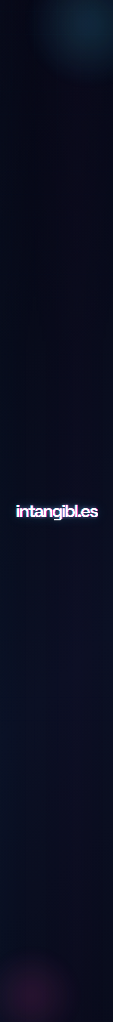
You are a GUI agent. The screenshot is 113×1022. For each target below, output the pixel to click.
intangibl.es (56, 511)
